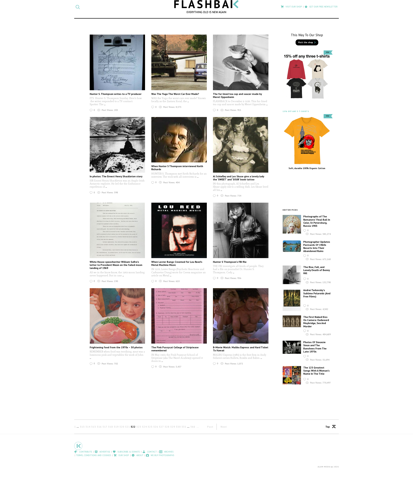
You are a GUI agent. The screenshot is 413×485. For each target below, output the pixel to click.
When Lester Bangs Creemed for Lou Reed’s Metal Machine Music (176, 263)
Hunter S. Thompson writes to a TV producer (115, 94)
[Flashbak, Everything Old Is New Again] (206, 6)
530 (178, 426)
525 (150, 426)
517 (104, 426)
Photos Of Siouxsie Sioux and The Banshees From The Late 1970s (315, 347)
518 (110, 426)
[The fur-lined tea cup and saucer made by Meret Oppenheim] (240, 62)
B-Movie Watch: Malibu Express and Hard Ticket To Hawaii (240, 349)
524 (144, 426)
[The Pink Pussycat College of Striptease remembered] (179, 316)
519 (116, 426)
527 (161, 426)
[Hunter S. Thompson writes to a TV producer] (117, 62)
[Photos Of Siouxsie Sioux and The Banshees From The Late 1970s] (292, 347)
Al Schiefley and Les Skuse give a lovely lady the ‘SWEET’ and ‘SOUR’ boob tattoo (238, 178)
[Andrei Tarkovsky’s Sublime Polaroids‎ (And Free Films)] (292, 300)
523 (138, 426)
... (104, 104)
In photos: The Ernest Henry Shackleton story (116, 176)
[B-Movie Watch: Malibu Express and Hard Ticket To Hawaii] (240, 316)
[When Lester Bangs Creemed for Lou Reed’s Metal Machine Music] (179, 230)
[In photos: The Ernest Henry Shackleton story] (117, 144)
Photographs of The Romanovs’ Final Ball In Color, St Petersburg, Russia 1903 (316, 221)
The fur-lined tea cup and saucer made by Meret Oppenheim (237, 95)
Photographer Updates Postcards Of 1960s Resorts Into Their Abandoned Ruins (316, 246)
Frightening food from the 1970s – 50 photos (116, 347)
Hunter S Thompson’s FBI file (230, 261)
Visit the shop (305, 42)
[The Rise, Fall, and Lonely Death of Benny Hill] (292, 275)
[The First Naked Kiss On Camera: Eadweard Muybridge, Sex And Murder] (292, 321)
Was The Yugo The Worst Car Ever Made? (175, 94)
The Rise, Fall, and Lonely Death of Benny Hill (316, 270)
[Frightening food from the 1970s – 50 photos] (117, 316)
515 (93, 426)
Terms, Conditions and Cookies (93, 455)
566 (192, 426)
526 (155, 426)
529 (172, 426)
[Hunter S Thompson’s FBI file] (240, 230)
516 (99, 426)
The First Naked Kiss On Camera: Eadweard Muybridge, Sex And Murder (316, 321)
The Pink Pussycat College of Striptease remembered (175, 349)
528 (167, 426)
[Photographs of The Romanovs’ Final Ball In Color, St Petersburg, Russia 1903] (292, 224)
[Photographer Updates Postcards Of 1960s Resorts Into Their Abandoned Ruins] (292, 246)
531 (183, 426)
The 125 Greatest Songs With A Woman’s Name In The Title (316, 370)
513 (82, 426)
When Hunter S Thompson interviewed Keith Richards (177, 168)
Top (327, 426)
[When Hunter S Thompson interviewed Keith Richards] (179, 139)
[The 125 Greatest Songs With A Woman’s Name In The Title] (292, 375)
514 (88, 426)
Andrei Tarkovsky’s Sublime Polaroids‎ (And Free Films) (316, 293)
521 (127, 426)
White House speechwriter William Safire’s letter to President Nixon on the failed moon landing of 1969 (116, 265)
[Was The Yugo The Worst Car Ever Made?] (179, 62)
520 (121, 426)
